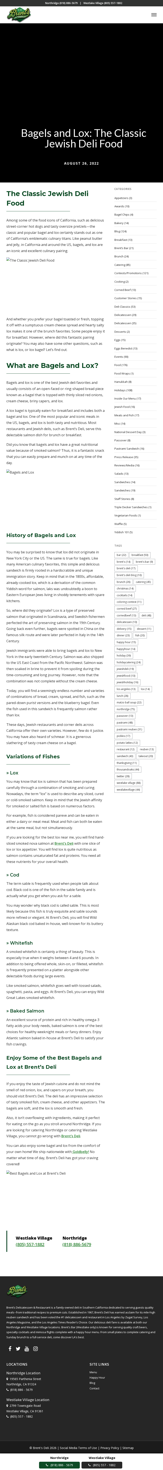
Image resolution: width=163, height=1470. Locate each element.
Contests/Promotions (128, 273)
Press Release (123, 457)
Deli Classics (122, 307)
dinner (123, 635)
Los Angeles (126, 689)
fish (140, 635)
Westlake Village (129, 783)
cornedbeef (126, 615)
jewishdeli (125, 669)
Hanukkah (121, 382)
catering (143, 582)
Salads (118, 474)
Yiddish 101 (121, 532)
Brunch (119, 256)
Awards (119, 206)
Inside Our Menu (125, 398)
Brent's (123, 562)
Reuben (147, 749)
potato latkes (127, 743)
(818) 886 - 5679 (21, 1390)
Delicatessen (122, 315)
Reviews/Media (124, 465)
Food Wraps (122, 373)
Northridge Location (23, 1372)
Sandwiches (122, 482)
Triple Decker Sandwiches (131, 507)
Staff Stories (122, 499)
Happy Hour (126, 642)
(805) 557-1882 (30, 1244)
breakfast (140, 555)
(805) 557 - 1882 (21, 1416)
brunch (123, 582)
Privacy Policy (109, 1448)
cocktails (124, 595)
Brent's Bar (144, 562)
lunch (122, 696)
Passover (120, 440)
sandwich (125, 756)
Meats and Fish (124, 415)
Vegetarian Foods (125, 515)
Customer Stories (125, 298)
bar (121, 555)
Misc (117, 423)
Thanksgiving (127, 763)
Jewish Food (122, 407)
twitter (123, 776)
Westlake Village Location (27, 1399)
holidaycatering (129, 662)
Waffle (118, 524)
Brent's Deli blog (129, 575)
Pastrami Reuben (129, 729)
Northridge (126, 709)
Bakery (119, 223)
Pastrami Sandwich (126, 448)
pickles (123, 736)
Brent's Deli (126, 568)
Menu (93, 1372)
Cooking (119, 281)
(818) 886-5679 (76, 1244)
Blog (117, 231)
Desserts (120, 332)
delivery (124, 629)
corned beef (127, 608)
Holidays (120, 390)
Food (117, 365)
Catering (119, 265)
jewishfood (126, 675)
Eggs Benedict (123, 348)
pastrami (125, 722)
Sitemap (128, 1448)
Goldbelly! (80, 1151)
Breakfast (120, 240)
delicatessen (127, 622)
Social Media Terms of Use (78, 1448)
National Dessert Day (128, 432)
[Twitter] (18, 1348)
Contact (94, 1388)
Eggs (117, 340)
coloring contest (129, 602)
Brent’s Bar (121, 248)
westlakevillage (128, 789)
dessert (144, 629)
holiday (124, 655)
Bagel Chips (121, 214)
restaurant (125, 749)
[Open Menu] (154, 14)
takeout (146, 756)
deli (146, 615)
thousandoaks (128, 769)
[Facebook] (9, 1348)
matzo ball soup (129, 702)
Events (118, 357)
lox (145, 689)
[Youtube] (27, 1348)
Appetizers (121, 198)
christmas (125, 588)
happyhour (126, 649)
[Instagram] (35, 1348)
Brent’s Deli (64, 843)
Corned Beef (122, 290)
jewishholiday (127, 682)
